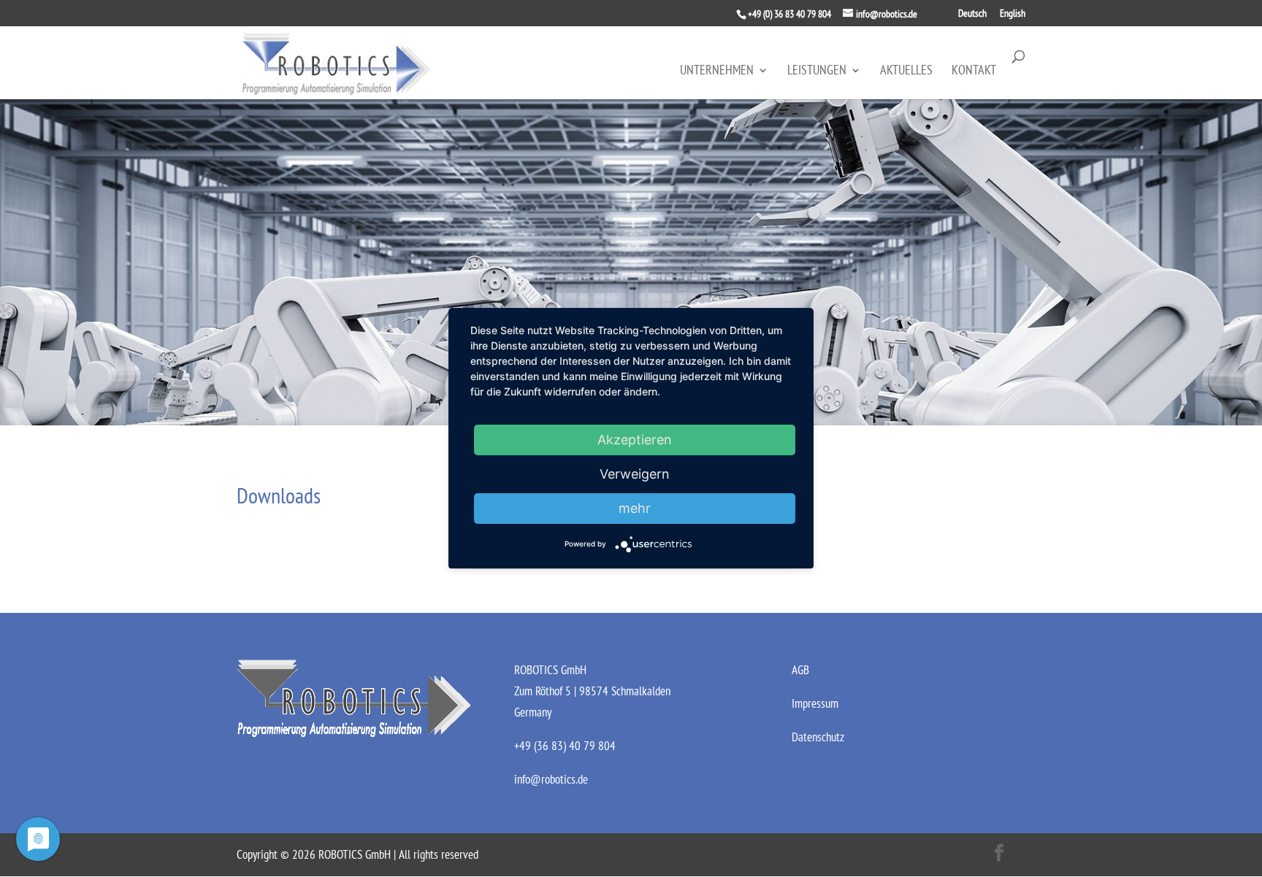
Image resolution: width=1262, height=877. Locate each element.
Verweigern (635, 474)
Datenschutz (818, 737)
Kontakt (974, 71)
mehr (635, 508)
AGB (800, 670)
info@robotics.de (551, 779)
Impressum (815, 703)
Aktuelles (906, 71)
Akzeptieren (634, 439)
